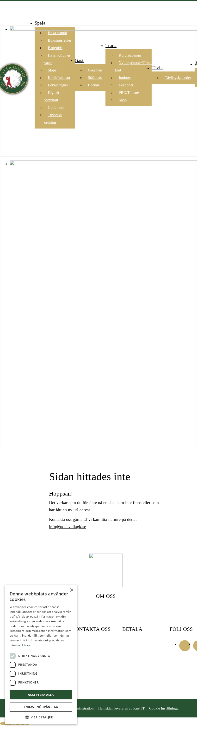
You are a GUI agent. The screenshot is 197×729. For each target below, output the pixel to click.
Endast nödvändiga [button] (41, 707)
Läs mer (27, 645)
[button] (41, 717)
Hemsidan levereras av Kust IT (121, 708)
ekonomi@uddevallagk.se (91, 675)
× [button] (71, 590)
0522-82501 (80, 658)
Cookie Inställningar (164, 708)
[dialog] (41, 654)
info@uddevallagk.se (67, 526)
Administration (82, 708)
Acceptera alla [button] (41, 695)
